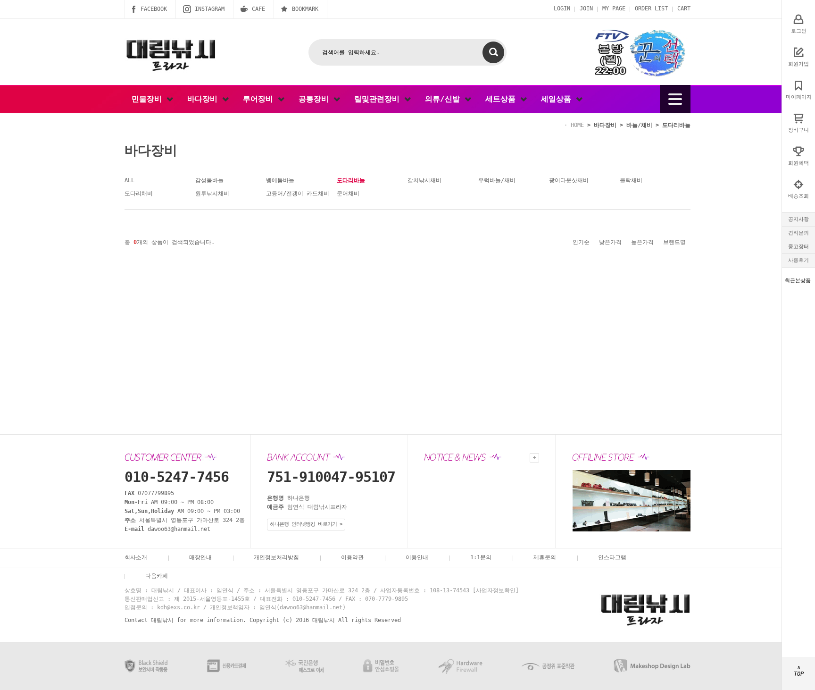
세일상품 (558, 98)
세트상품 (502, 98)
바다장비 (204, 98)
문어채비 (348, 193)
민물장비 (149, 98)
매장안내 (200, 557)
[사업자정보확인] (496, 590)
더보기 (534, 458)
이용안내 (417, 557)
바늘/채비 (639, 125)
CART (683, 8)
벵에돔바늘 (280, 180)
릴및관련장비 (379, 98)
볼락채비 (631, 180)
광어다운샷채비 (569, 180)
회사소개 (136, 557)
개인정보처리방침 (276, 557)
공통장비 (316, 98)
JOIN (586, 8)
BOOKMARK (305, 9)
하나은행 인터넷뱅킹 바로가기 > (306, 524)
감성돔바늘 (209, 180)
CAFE (258, 9)
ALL (129, 180)
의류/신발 (445, 98)
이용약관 (352, 557)
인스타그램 (612, 557)
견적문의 (798, 233)
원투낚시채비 (212, 193)
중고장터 (798, 247)
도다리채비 (139, 193)
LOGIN (562, 8)
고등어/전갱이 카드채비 (297, 193)
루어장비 (260, 98)
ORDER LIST (651, 8)
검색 (493, 52)
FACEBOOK (154, 9)
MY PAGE (613, 8)
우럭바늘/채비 (497, 180)
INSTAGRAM (210, 9)
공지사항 (798, 219)
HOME (577, 125)
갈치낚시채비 (424, 180)
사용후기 (798, 260)
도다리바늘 (676, 125)
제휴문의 (544, 557)
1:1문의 (480, 557)
